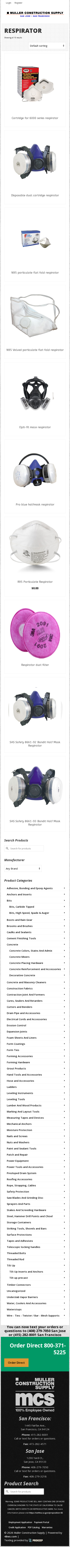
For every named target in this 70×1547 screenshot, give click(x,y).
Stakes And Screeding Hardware (26, 1210)
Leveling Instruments (20, 1093)
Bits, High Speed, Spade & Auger (29, 912)
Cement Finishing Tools (21, 938)
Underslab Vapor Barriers (22, 1297)
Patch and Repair (17, 1154)
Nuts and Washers (18, 1142)
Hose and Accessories (20, 1080)
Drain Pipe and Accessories (23, 1013)
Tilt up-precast (18, 1277)
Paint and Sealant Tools (21, 1148)
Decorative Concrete (22, 975)
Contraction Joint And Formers (26, 994)
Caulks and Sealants (19, 932)
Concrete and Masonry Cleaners (26, 982)
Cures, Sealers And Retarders (24, 1000)
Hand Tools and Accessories (24, 1074)
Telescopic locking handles (23, 1247)
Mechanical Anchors (19, 1123)
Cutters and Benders (19, 1007)
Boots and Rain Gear (19, 919)
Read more (35, 124)
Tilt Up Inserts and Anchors (26, 1271)
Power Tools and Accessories (25, 1167)
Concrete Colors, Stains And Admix (30, 950)
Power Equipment (18, 1160)
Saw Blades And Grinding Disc (25, 1197)
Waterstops (14, 1309)
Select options (35, 594)
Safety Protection (18, 1191)
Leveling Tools (16, 1099)
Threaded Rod (15, 1259)
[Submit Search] (6, 848)
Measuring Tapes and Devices (25, 1117)
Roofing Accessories (19, 1179)
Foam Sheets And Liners (22, 1037)
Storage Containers (19, 1222)
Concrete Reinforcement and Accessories (35, 969)
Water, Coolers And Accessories (26, 1303)
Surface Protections (19, 1234)
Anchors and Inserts (19, 894)
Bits (9, 900)
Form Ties (13, 1050)
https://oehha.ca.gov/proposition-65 (46, 1512)
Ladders (12, 1087)
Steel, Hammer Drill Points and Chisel (30, 1216)
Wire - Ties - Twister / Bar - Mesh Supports (33, 1315)
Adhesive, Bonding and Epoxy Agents (30, 888)
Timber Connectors (19, 1284)
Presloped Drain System (21, 1173)
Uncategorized (16, 1291)
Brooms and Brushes (20, 926)
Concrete (12, 944)
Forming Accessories (20, 1056)
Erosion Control (16, 1025)
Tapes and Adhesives (20, 1240)
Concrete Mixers (19, 956)
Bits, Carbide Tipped (21, 906)
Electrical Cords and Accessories (27, 1019)
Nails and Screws (17, 1136)
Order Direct (16, 1363)
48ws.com (10, 1536)
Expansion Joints (17, 1031)
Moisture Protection (19, 1130)
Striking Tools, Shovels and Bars (27, 1228)
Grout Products (16, 1068)
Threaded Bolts (16, 1253)
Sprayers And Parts (18, 1204)
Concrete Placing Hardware (26, 963)
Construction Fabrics (20, 988)
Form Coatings (16, 1043)
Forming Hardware (18, 1062)
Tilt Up (11, 1265)
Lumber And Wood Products (24, 1105)
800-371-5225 (55, 1349)
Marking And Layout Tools (23, 1111)
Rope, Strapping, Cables (21, 1185)
